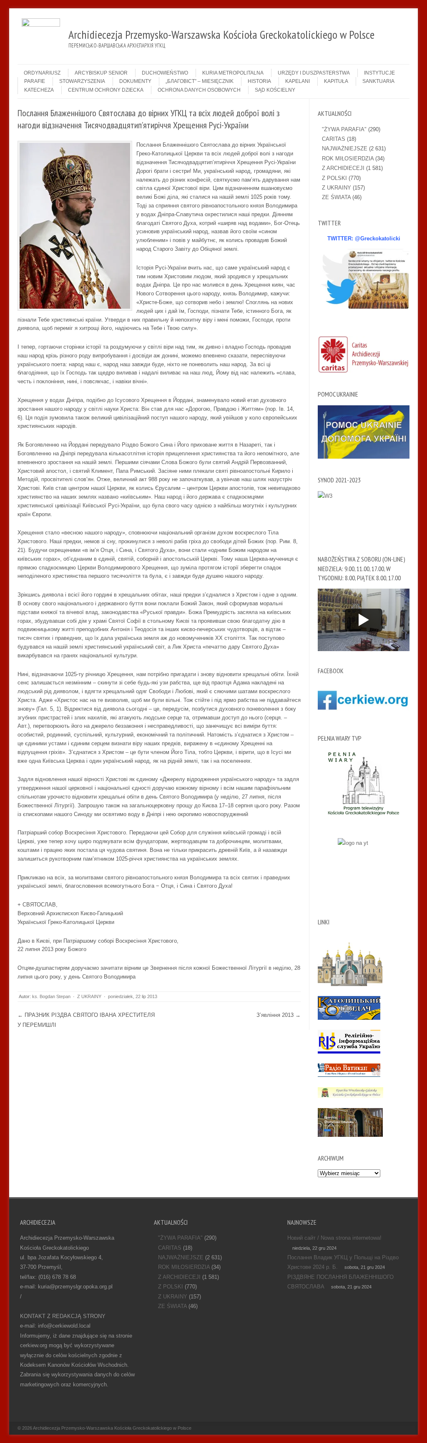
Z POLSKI (334, 178)
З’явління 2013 (278, 1015)
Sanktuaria (378, 81)
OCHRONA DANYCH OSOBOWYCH (199, 90)
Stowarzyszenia (82, 81)
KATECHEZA (39, 90)
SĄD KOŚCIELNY (275, 90)
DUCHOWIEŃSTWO (165, 73)
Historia (259, 81)
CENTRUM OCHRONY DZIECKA (105, 90)
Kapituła (336, 81)
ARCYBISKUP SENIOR (101, 73)
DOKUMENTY (135, 81)
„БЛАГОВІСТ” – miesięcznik (200, 81)
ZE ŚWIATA (336, 197)
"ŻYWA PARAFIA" (344, 129)
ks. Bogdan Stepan (51, 996)
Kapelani (297, 81)
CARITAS (333, 139)
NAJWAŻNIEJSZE (344, 148)
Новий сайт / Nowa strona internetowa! (334, 1238)
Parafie (34, 81)
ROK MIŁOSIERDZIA (348, 158)
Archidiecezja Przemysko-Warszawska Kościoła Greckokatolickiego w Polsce (112, 1428)
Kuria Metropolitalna (233, 73)
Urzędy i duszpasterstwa (314, 73)
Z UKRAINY (89, 996)
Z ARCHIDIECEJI (343, 168)
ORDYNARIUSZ (42, 73)
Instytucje (379, 73)
